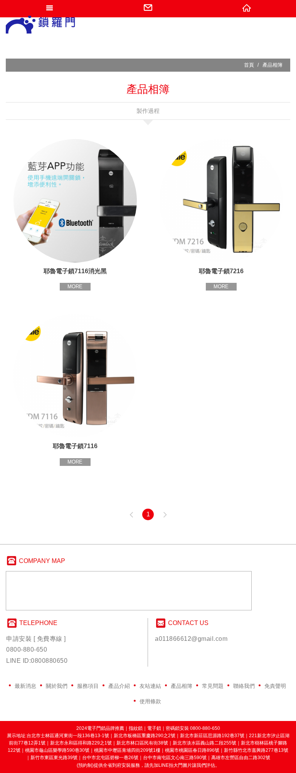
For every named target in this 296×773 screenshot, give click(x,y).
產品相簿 (181, 686)
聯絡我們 (244, 686)
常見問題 (213, 686)
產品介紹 (119, 686)
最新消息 (25, 686)
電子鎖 (154, 728)
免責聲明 (275, 686)
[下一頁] (165, 514)
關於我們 (56, 686)
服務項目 (88, 686)
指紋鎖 (136, 728)
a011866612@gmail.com (191, 638)
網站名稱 (41, 27)
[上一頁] (131, 514)
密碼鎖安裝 (177, 728)
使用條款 (150, 701)
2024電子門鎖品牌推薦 (100, 728)
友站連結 (150, 686)
